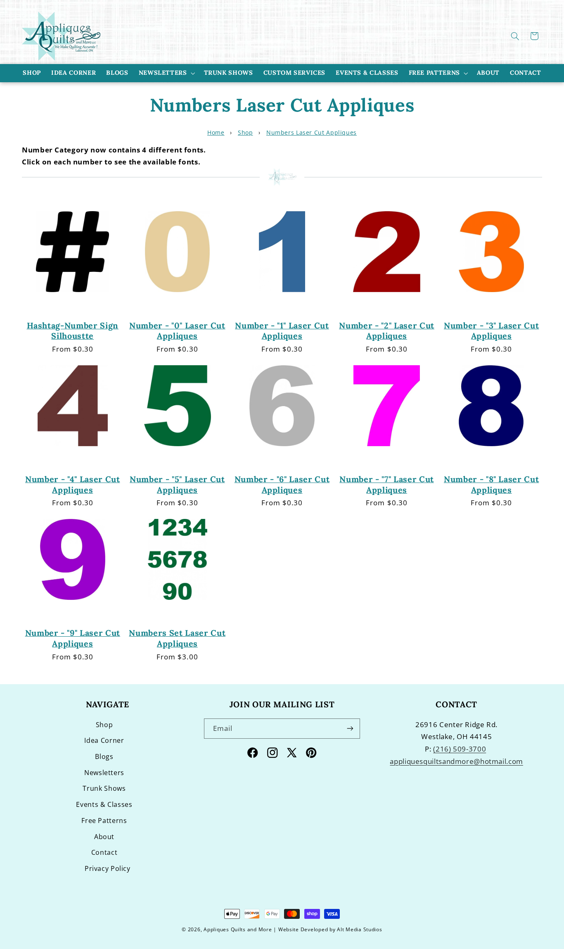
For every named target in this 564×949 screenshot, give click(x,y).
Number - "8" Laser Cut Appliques (491, 484)
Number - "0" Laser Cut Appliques (177, 330)
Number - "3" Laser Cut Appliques (491, 330)
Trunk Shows (104, 788)
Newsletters (163, 72)
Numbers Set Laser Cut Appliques (177, 638)
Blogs (104, 756)
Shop (245, 132)
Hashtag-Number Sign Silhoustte (73, 330)
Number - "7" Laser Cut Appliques (386, 484)
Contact (104, 852)
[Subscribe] (350, 728)
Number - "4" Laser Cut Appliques (72, 484)
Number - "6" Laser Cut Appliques (282, 484)
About (104, 836)
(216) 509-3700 (459, 749)
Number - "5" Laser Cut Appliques (177, 484)
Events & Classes (104, 804)
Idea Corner (104, 740)
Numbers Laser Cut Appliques (311, 132)
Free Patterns (434, 72)
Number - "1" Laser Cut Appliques (282, 330)
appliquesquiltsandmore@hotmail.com (456, 761)
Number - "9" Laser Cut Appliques (73, 638)
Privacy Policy (107, 868)
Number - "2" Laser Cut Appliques (386, 330)
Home (216, 132)
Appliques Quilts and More (238, 929)
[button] (515, 35)
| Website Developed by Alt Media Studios (327, 929)
